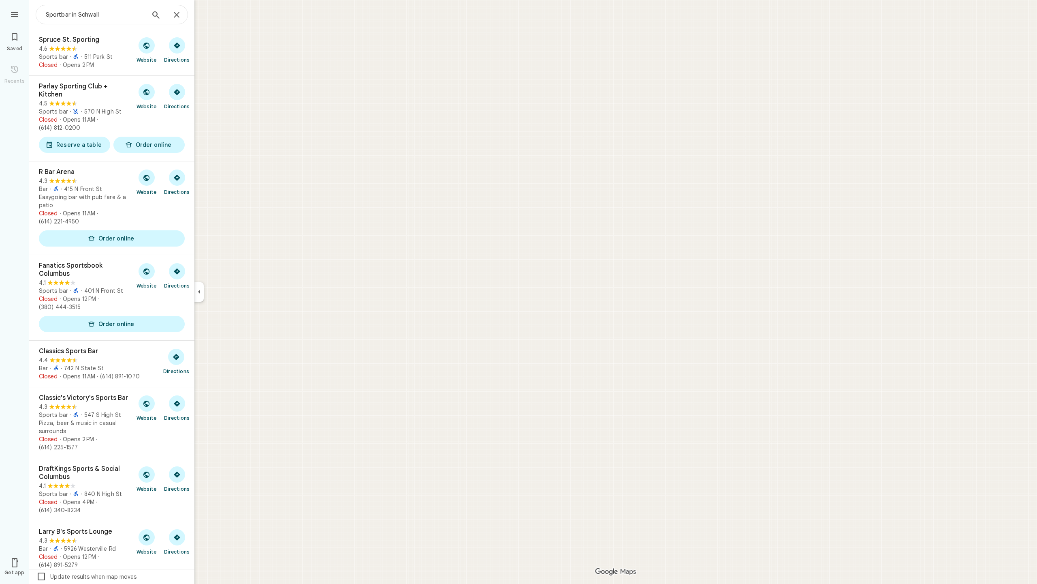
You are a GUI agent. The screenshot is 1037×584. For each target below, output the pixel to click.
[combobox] (95, 14)
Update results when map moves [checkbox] (86, 577)
